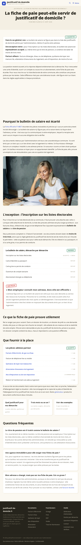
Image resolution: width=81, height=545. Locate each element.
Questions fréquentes (71, 520)
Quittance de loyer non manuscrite (19, 364)
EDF (47, 518)
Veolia (48, 521)
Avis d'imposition (33, 521)
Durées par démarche (71, 517)
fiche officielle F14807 (13, 127)
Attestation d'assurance (32, 526)
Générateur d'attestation (68, 513)
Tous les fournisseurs (53, 524)
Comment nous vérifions (69, 528)
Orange (48, 511)
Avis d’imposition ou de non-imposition (20, 375)
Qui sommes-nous (8, 541)
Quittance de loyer (34, 518)
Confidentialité (39, 541)
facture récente (68, 487)
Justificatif (18, 8)
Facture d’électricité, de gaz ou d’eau (19, 353)
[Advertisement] (40, 99)
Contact (66, 524)
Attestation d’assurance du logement (20, 369)
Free (47, 515)
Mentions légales (29, 541)
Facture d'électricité (34, 511)
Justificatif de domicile (18, 2)
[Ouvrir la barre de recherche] (70, 3)
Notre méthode (19, 541)
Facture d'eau (32, 515)
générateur (59, 392)
